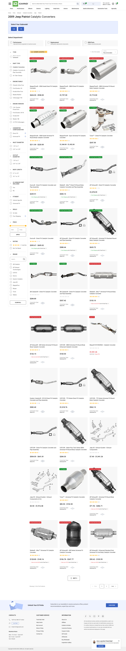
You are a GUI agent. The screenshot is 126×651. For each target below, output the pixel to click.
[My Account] (113, 4)
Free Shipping (17, 216)
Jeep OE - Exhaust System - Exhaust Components (100, 448)
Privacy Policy (40, 631)
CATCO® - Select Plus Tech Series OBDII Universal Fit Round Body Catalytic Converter (73, 448)
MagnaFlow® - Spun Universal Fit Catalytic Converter (73, 136)
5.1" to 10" (16, 173)
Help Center (39, 622)
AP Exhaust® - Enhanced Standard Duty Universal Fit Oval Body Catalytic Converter (102, 551)
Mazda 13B (16, 119)
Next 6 (75, 578)
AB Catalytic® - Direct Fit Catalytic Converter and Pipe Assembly (73, 292)
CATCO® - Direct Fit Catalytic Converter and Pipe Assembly (43, 448)
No (14, 190)
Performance (20, 8)
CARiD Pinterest (98, 616)
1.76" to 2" (16, 146)
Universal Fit (16, 136)
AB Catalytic (16, 264)
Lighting (47, 8)
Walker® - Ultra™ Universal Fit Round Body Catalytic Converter (103, 292)
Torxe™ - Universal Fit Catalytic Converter (72, 497)
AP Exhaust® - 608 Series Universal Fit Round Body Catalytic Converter (43, 346)
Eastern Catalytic (18, 279)
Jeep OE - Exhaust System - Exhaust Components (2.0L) (41, 498)
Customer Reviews (67, 628)
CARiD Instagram (103, 616)
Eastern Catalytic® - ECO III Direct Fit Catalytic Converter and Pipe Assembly (44, 399)
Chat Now (100, 646)
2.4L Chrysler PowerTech (16, 108)
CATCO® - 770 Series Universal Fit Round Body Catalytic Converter (102, 399)
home (9, 13)
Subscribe (112, 605)
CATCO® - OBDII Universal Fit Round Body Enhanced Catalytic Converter (72, 346)
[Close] (118, 640)
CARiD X (90, 616)
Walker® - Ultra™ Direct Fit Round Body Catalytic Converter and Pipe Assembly (72, 186)
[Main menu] (10, 4)
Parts (11, 8)
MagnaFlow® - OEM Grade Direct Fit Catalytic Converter (44, 87)
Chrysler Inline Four (18, 85)
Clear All (18, 302)
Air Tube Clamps (17, 75)
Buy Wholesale (65, 639)
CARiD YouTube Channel (94, 616)
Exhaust (19, 13)
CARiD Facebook (86, 616)
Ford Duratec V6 (17, 88)
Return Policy (39, 628)
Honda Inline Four (18, 91)
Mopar (15, 288)
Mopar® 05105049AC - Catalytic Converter (102, 345)
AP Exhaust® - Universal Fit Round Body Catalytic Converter (102, 498)
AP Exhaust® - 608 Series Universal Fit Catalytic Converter (71, 551)
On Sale (15, 213)
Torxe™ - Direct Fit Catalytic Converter (101, 136)
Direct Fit (15, 133)
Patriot (39, 13)
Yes (14, 187)
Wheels (30, 8)
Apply (18, 234)
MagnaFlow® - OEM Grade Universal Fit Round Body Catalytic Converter (42, 136)
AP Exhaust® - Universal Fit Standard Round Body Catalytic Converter (103, 239)
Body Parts (56, 8)
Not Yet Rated (17, 248)
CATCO (15, 272)
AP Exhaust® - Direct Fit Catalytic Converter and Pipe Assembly (73, 239)
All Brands (64, 636)
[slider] (10, 225)
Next (113, 586)
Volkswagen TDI (17, 98)
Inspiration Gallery (66, 642)
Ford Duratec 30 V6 (18, 112)
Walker (15, 295)
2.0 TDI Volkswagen (18, 122)
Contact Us (39, 634)
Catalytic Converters (27, 13)
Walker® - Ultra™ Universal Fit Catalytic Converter (42, 551)
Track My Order (40, 619)
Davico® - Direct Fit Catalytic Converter (41, 238)
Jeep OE (15, 282)
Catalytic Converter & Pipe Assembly (19, 71)
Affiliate (64, 622)
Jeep (35, 13)
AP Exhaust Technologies (17, 268)
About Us (64, 619)
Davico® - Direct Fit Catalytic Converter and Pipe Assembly (43, 186)
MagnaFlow (16, 285)
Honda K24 (16, 116)
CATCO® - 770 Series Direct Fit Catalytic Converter (72, 399)
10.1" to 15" (16, 176)
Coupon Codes (66, 631)
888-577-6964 (106, 4)
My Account (39, 625)
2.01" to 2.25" (16, 149)
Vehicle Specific (17, 200)
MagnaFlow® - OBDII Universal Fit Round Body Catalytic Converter (102, 87)
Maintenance (75, 8)
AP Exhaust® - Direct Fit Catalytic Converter (103, 185)
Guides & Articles (66, 625)
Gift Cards (64, 634)
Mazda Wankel (17, 94)
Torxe (14, 291)
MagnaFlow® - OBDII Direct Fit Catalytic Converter (72, 87)
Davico (15, 276)
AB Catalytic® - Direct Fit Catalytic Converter (43, 292)
